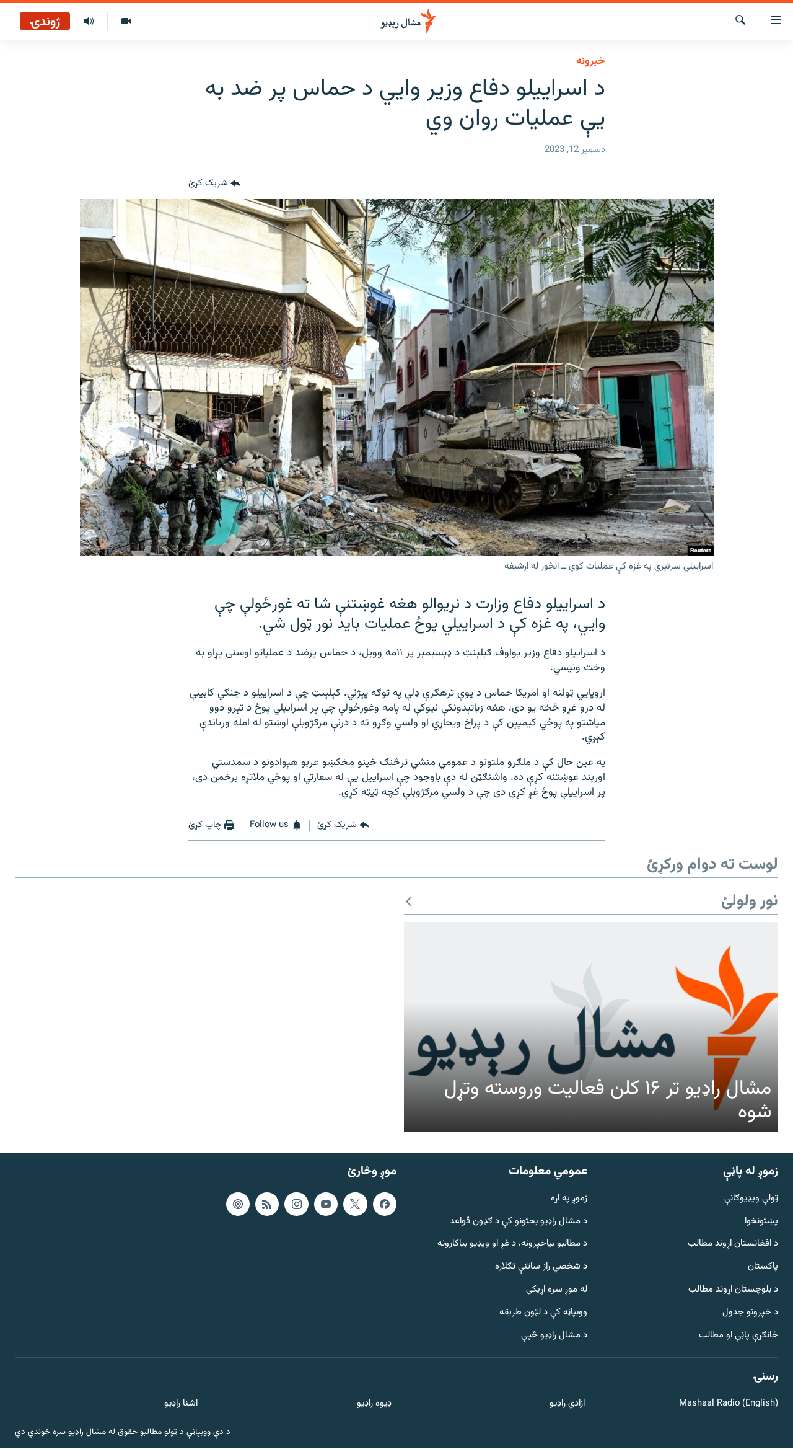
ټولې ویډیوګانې (751, 1198)
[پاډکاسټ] (238, 1204)
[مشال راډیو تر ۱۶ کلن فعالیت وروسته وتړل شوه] (591, 1027)
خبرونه (590, 61)
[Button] (214, 184)
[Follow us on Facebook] (384, 1204)
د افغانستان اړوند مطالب (733, 1244)
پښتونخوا (761, 1221)
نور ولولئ (749, 901)
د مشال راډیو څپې (554, 1335)
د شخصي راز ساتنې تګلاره (541, 1267)
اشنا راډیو (181, 1404)
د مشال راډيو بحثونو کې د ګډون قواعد (518, 1221)
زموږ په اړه (569, 1198)
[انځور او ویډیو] (126, 21)
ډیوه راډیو (374, 1404)
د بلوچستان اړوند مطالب (733, 1289)
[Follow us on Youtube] (326, 1204)
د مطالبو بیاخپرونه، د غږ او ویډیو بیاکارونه (512, 1244)
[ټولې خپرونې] (88, 21)
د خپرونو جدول (750, 1312)
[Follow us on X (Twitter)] (355, 1204)
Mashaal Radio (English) (728, 1404)
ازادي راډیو (567, 1404)
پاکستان (763, 1267)
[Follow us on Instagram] (296, 1204)
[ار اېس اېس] (267, 1204)
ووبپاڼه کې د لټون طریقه (543, 1312)
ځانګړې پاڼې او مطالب (738, 1335)
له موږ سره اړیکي (556, 1289)
